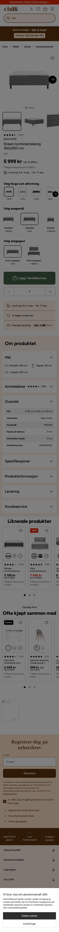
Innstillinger (29, 923)
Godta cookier (29, 915)
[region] (29, 910)
